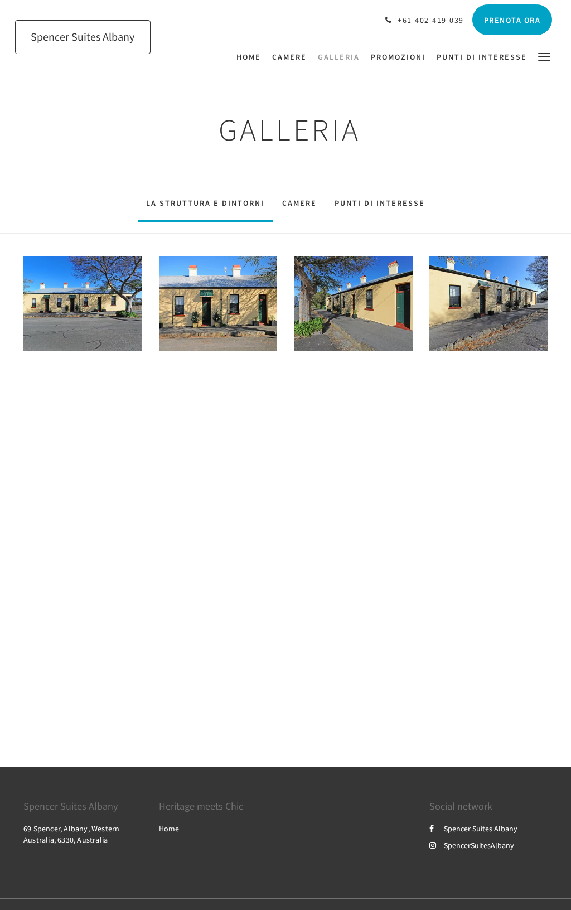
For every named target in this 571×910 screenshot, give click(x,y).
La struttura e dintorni (205, 203)
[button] (544, 56)
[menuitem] (251, 57)
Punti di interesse (380, 203)
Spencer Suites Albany (480, 829)
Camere (299, 203)
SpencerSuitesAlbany (479, 845)
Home (169, 829)
